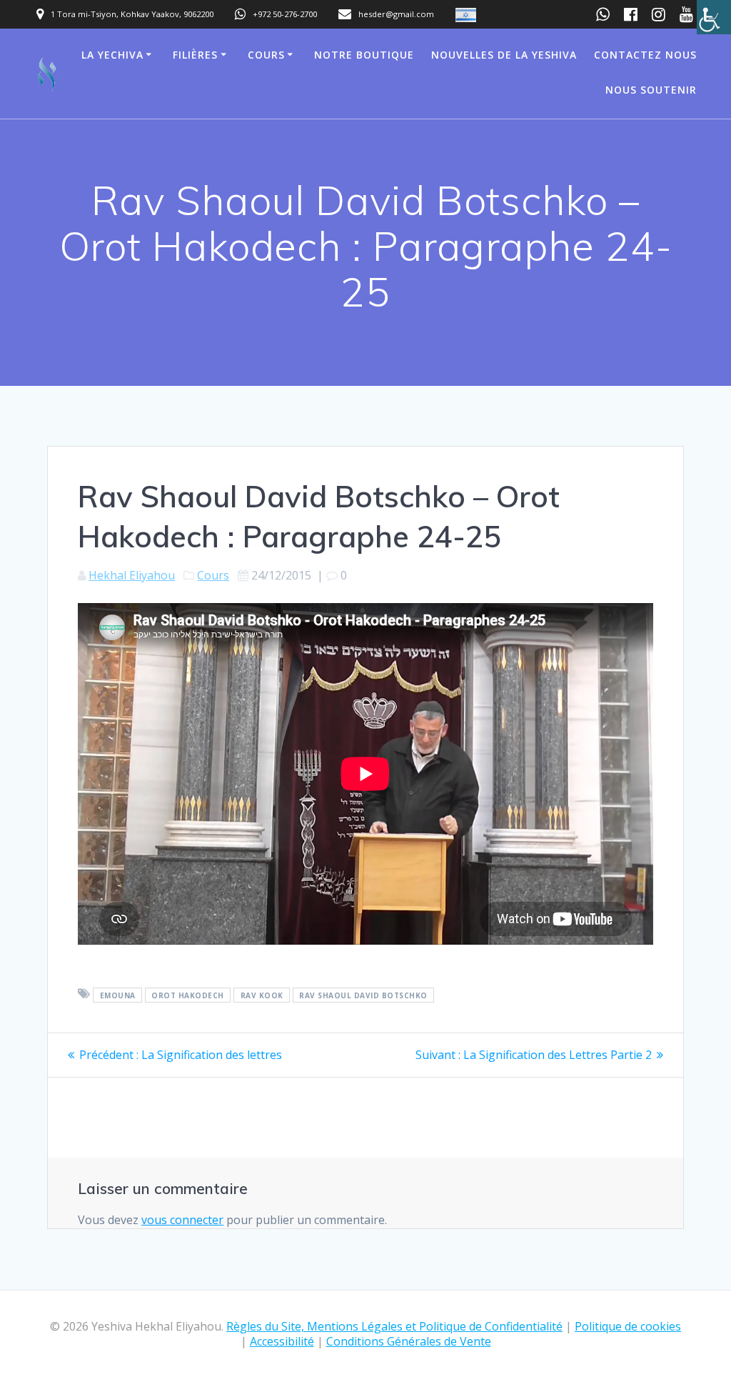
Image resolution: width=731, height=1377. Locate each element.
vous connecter (182, 1220)
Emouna (118, 995)
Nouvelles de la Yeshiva (504, 54)
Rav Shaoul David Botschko (363, 995)
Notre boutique (364, 54)
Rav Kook (262, 995)
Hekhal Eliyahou (132, 575)
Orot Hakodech (187, 995)
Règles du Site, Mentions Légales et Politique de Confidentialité (394, 1326)
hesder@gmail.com (396, 14)
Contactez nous (645, 54)
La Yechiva (112, 54)
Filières (195, 54)
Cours (266, 54)
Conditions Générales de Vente (408, 1341)
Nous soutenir (651, 89)
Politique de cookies (628, 1326)
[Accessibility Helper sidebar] (714, 17)
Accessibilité (282, 1341)
